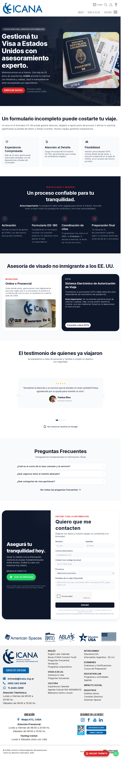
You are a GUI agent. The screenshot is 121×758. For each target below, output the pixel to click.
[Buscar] (106, 5)
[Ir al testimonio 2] (59, 420)
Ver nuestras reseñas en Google (62, 426)
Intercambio (91, 651)
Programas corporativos (60, 667)
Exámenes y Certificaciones (97, 665)
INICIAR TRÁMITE (98, 753)
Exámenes (90, 662)
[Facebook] (89, 720)
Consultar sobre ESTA (78, 325)
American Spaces (92, 700)
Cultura (108, 12)
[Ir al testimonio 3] (61, 420)
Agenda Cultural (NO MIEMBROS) (65, 689)
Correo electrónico (64, 551)
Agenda (88, 680)
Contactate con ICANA (16, 670)
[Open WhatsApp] (116, 753)
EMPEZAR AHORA (13, 90)
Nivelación (53, 663)
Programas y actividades (96, 677)
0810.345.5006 (17, 683)
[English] (116, 5)
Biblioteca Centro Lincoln (60, 693)
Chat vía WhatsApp (23, 577)
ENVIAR (85, 605)
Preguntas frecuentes (58, 678)
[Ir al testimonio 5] (64, 420)
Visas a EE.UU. (94, 12)
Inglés (81, 12)
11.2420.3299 (16, 688)
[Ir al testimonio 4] (63, 420)
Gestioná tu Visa (56, 675)
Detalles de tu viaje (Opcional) (69, 578)
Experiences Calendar (58, 686)
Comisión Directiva (93, 696)
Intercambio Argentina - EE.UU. (99, 657)
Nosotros (90, 690)
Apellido (89, 541)
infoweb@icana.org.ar (21, 678)
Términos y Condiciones (96, 733)
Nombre (59, 541)
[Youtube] (95, 720)
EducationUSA (91, 654)
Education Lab (92, 674)
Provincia (59, 569)
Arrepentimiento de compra (96, 728)
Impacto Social (93, 685)
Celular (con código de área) (68, 560)
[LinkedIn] (101, 720)
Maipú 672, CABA (31, 719)
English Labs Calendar (59, 654)
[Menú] (115, 12)
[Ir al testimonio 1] (57, 420)
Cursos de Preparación (95, 668)
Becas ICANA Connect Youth (62, 657)
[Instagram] (83, 720)
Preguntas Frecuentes (58, 660)
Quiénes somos (91, 693)
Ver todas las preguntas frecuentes (59, 490)
